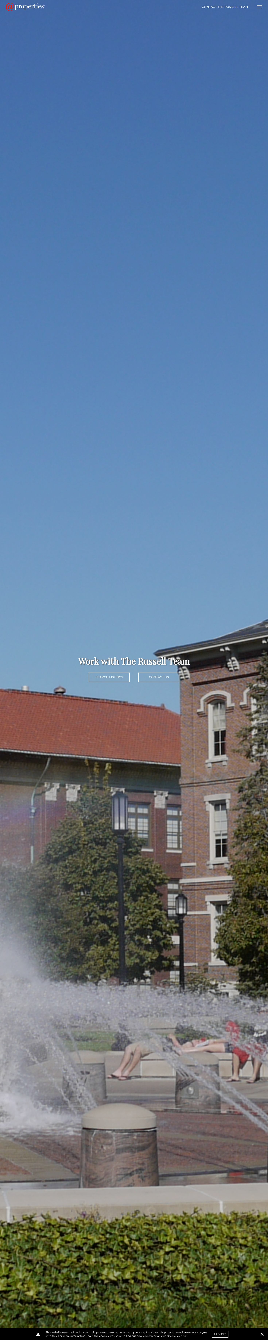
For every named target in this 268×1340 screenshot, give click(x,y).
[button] (262, 1334)
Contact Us (159, 677)
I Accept (220, 1334)
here (184, 1336)
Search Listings (109, 677)
